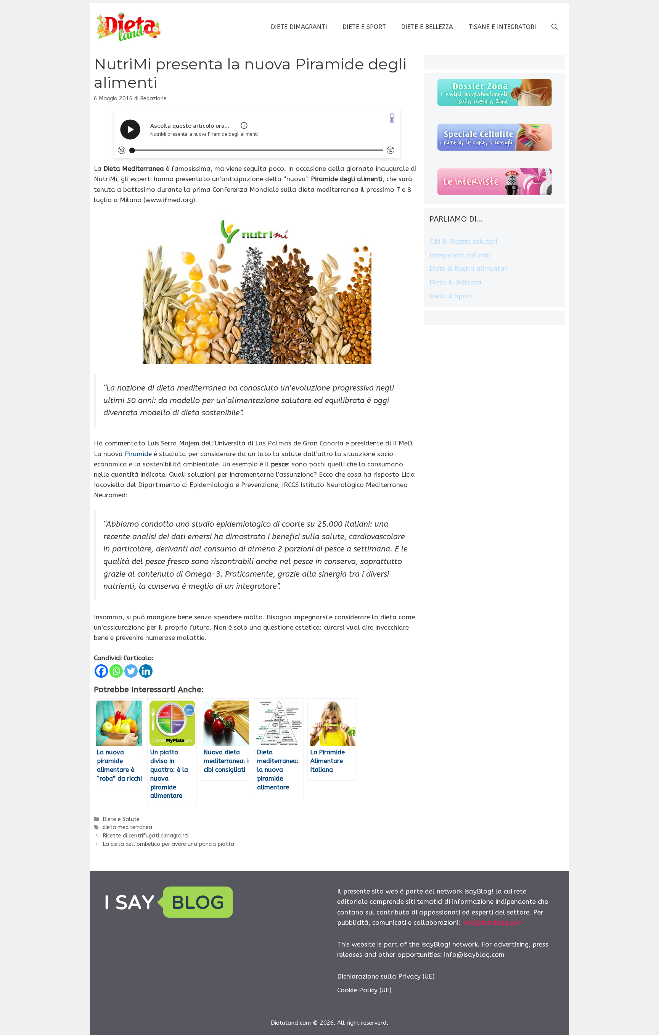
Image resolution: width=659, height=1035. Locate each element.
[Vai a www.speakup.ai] (392, 118)
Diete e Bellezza (427, 27)
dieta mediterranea (127, 827)
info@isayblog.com (492, 922)
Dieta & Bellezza (455, 282)
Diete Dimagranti (299, 27)
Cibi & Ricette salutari (463, 241)
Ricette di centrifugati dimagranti (145, 835)
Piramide (138, 454)
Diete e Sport (364, 27)
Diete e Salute (121, 819)
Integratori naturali (459, 255)
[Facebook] (101, 671)
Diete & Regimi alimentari (469, 268)
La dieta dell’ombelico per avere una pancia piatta (168, 844)
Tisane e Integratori (502, 27)
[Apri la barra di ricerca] (554, 27)
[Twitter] (131, 671)
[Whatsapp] (116, 671)
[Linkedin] (146, 671)
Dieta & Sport (451, 296)
